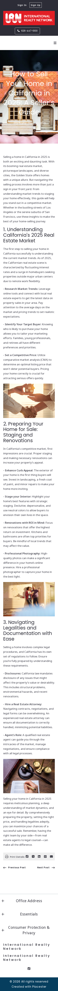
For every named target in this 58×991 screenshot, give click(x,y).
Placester (39, 987)
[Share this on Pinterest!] (45, 856)
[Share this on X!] (33, 856)
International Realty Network (27, 947)
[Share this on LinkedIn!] (39, 856)
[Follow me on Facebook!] (29, 968)
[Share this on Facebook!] (27, 856)
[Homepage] (29, 18)
